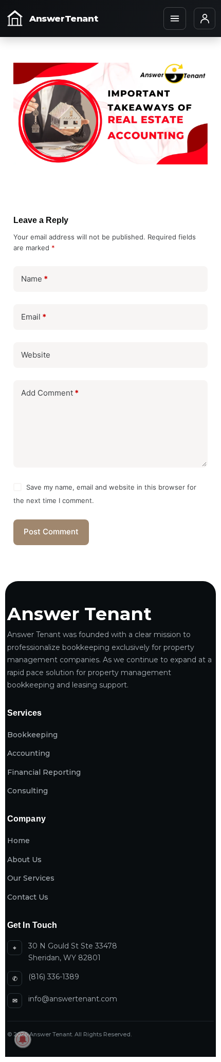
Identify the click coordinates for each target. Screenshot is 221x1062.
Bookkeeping (32, 734)
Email (33, 317)
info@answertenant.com (72, 998)
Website (35, 355)
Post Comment (51, 531)
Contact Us (27, 897)
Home (18, 840)
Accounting (28, 753)
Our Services (30, 878)
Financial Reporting (44, 772)
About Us (24, 859)
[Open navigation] (174, 18)
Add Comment (50, 393)
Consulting (27, 790)
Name (34, 279)
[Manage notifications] (22, 1039)
